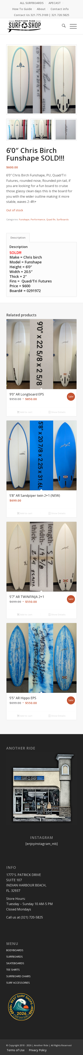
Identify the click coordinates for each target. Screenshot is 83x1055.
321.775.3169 (39, 15)
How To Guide (22, 9)
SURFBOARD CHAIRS (18, 976)
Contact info (60, 9)
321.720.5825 (60, 15)
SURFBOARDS (14, 956)
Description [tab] (18, 237)
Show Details (58, 412)
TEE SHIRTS (13, 969)
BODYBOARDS (14, 950)
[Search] (62, 26)
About (41, 9)
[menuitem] (32, 3)
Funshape (24, 219)
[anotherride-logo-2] (34, 26)
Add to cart (26, 412)
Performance (38, 219)
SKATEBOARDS (15, 963)
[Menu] (71, 26)
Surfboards (62, 219)
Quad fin (50, 219)
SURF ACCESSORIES (18, 982)
